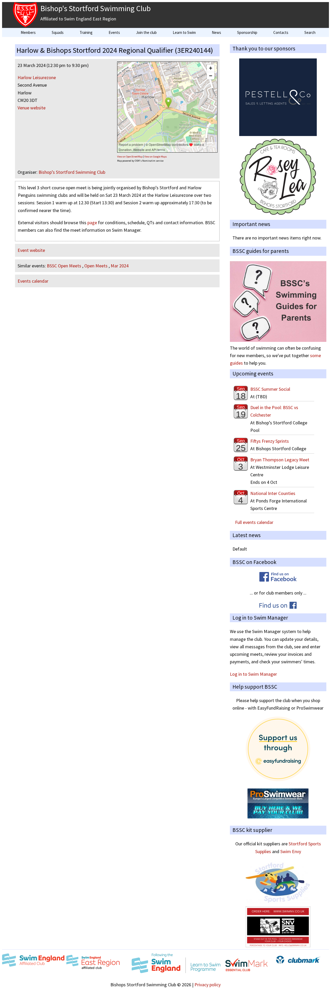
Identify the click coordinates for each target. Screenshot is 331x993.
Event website (31, 250)
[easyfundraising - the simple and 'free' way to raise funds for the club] (278, 780)
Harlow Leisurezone (37, 77)
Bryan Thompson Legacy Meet (279, 460)
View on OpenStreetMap (129, 156)
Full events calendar (254, 522)
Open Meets (96, 266)
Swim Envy (290, 851)
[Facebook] (278, 580)
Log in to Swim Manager (253, 674)
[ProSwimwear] (278, 817)
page (92, 222)
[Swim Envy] (278, 946)
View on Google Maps (155, 156)
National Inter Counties (272, 493)
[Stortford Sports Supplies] (278, 903)
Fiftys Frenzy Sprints (269, 441)
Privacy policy (207, 985)
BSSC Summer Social (270, 389)
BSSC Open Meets (64, 266)
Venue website (32, 108)
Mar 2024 (120, 266)
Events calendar (33, 281)
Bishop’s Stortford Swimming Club (72, 172)
